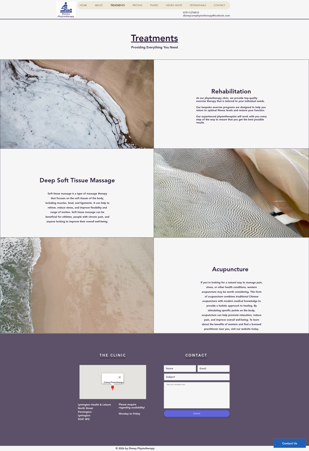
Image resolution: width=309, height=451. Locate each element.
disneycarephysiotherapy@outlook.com (206, 15)
